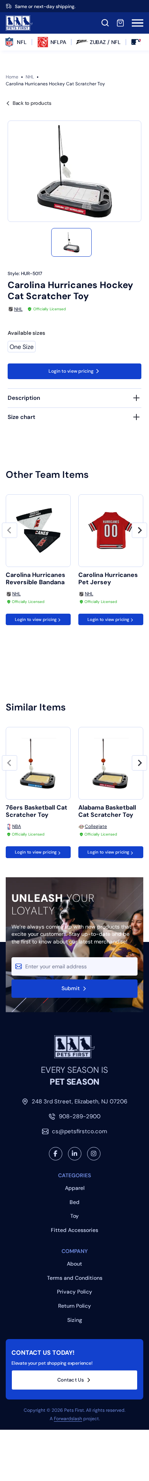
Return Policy (74, 1305)
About (74, 1263)
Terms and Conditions (74, 1277)
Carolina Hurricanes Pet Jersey (108, 578)
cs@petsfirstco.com (79, 1131)
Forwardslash (68, 1419)
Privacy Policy (74, 1291)
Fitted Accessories (74, 1230)
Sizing (74, 1319)
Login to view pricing (71, 371)
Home (12, 77)
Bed (74, 1202)
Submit (71, 988)
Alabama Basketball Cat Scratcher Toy (107, 811)
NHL (30, 77)
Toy (74, 1215)
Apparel (74, 1187)
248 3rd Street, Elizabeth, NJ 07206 (79, 1101)
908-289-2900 (79, 1116)
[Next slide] (139, 530)
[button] (71, 242)
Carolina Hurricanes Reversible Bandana (35, 578)
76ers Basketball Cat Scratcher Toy (36, 811)
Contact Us (70, 1380)
